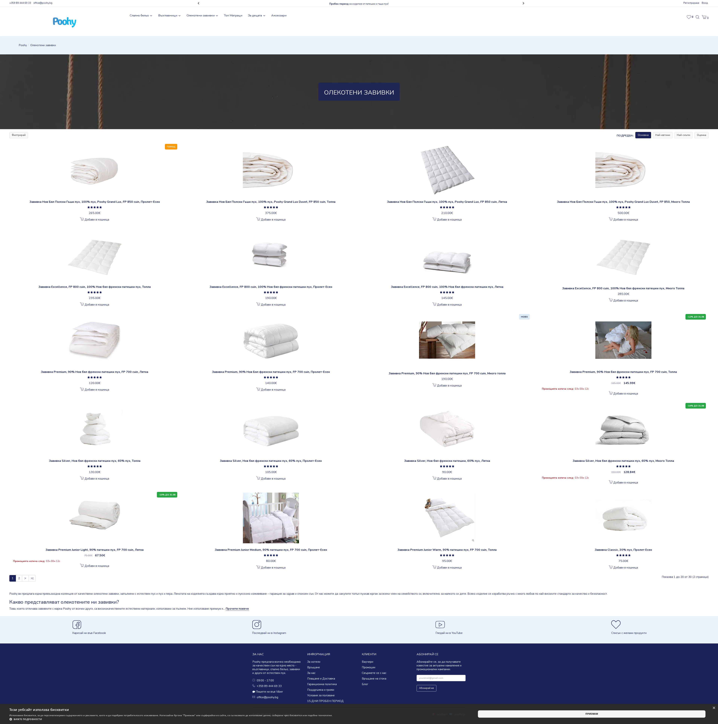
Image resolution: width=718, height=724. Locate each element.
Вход (705, 3)
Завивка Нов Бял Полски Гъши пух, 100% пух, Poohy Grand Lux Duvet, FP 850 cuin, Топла (270, 202)
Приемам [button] (591, 713)
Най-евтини (662, 135)
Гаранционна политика (322, 684)
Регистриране (691, 3)
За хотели (313, 662)
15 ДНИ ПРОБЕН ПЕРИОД (325, 701)
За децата (255, 15)
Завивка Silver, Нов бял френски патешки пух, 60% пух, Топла (94, 461)
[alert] (359, 714)
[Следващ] (521, 4)
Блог (365, 684)
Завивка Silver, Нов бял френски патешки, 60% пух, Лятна (447, 461)
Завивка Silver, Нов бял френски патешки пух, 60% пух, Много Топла (623, 461)
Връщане (313, 667)
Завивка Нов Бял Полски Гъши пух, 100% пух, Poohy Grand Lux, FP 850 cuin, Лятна (447, 202)
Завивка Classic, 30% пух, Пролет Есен (623, 550)
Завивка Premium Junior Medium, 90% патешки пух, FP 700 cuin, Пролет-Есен (271, 550)
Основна (643, 135)
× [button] (713, 708)
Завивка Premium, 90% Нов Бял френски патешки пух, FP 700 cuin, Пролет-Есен (271, 372)
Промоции (368, 667)
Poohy (23, 45)
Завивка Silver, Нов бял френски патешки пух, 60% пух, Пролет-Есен (271, 461)
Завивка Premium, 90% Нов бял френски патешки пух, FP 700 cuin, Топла (623, 372)
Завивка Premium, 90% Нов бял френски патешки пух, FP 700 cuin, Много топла (447, 373)
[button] (705, 18)
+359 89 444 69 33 (20, 3)
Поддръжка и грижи (320, 690)
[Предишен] (196, 4)
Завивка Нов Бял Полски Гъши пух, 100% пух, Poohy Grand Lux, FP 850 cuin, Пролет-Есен (95, 202)
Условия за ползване (321, 695)
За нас (311, 673)
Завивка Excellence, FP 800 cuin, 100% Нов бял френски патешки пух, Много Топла (623, 288)
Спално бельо (140, 15)
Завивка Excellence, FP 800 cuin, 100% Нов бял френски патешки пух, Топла (95, 287)
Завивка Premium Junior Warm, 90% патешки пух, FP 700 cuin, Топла (447, 550)
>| (32, 578)
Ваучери (367, 662)
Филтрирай (19, 135)
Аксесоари (278, 15)
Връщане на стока (374, 678)
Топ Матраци (233, 15)
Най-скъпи (683, 135)
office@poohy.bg (42, 3)
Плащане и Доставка (321, 678)
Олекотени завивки (201, 15)
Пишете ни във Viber (269, 692)
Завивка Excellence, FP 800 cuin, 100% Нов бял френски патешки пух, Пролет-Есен (271, 287)
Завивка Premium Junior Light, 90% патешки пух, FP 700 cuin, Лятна (95, 550)
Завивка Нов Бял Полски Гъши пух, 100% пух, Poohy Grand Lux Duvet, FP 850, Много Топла (623, 202)
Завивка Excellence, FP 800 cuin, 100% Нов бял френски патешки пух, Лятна (447, 287)
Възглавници (168, 15)
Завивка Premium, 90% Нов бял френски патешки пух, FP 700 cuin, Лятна (94, 372)
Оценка (701, 135)
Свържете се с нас (374, 673)
